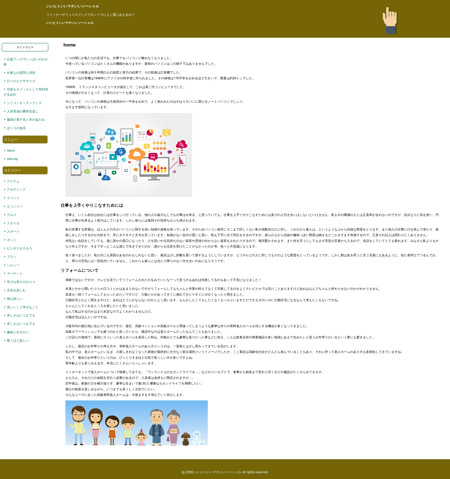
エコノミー (15, 206)
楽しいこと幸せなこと (22, 306)
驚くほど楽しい (18, 340)
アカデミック (16, 189)
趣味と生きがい (18, 332)
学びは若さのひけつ (21, 281)
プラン (11, 256)
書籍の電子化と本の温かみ (26, 119)
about (11, 150)
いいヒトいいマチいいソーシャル (70, 22)
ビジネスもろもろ (19, 248)
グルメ (11, 214)
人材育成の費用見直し (22, 111)
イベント (13, 197)
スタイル (13, 223)
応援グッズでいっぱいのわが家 (26, 61)
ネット (11, 239)
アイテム (13, 181)
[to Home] (389, 35)
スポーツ (13, 231)
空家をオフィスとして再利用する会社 (26, 91)
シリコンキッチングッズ (24, 102)
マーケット (15, 273)
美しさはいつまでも (21, 315)
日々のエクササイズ (21, 80)
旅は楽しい (15, 298)
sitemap (12, 158)
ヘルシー (13, 265)
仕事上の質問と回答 (21, 72)
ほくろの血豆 (16, 127)
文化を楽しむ (16, 290)
